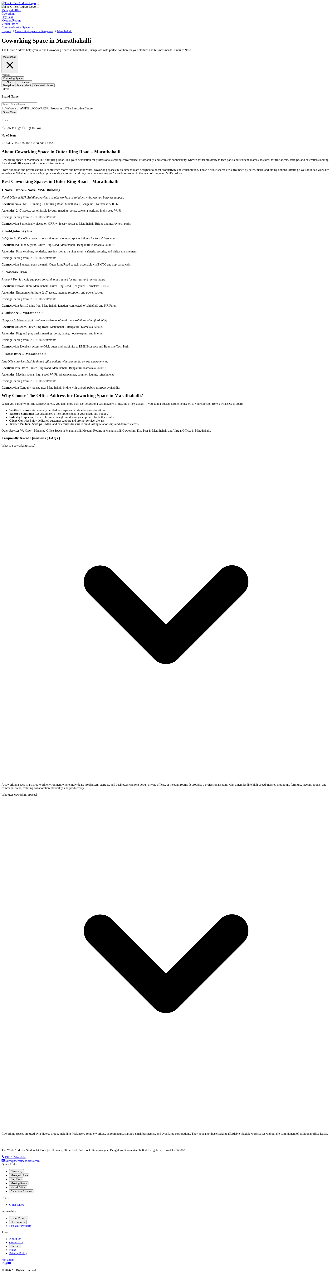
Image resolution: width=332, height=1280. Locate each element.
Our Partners (18, 1222)
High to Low (33, 128)
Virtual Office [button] (10, 24)
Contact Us (16, 1242)
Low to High (13, 128)
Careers (15, 1246)
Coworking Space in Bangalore (34, 31)
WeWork (10, 108)
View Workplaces (43, 85)
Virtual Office (18, 1187)
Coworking (16, 1171)
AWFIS (24, 108)
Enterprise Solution (21, 1191)
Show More (9, 112)
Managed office (19, 1175)
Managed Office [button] (11, 10)
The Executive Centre (79, 108)
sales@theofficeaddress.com (22, 1161)
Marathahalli (64, 31)
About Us (15, 1238)
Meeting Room (19, 1183)
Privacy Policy (18, 1253)
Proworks (56, 108)
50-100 (26, 143)
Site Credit (8, 1259)
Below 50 (11, 143)
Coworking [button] (8, 13)
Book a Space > (23, 27)
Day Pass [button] (7, 17)
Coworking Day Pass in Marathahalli (145, 430)
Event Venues (18, 1218)
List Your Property (20, 1225)
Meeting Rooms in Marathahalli (101, 430)
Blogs (12, 1249)
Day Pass (16, 1179)
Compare (7, 27)
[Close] (37, 7)
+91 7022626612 (15, 1157)
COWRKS (40, 108)
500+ (51, 143)
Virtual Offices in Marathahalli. (192, 430)
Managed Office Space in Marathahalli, (57, 430)
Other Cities (16, 1204)
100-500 (39, 143)
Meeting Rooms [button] (11, 20)
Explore (6, 31)
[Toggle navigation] (37, 4)
